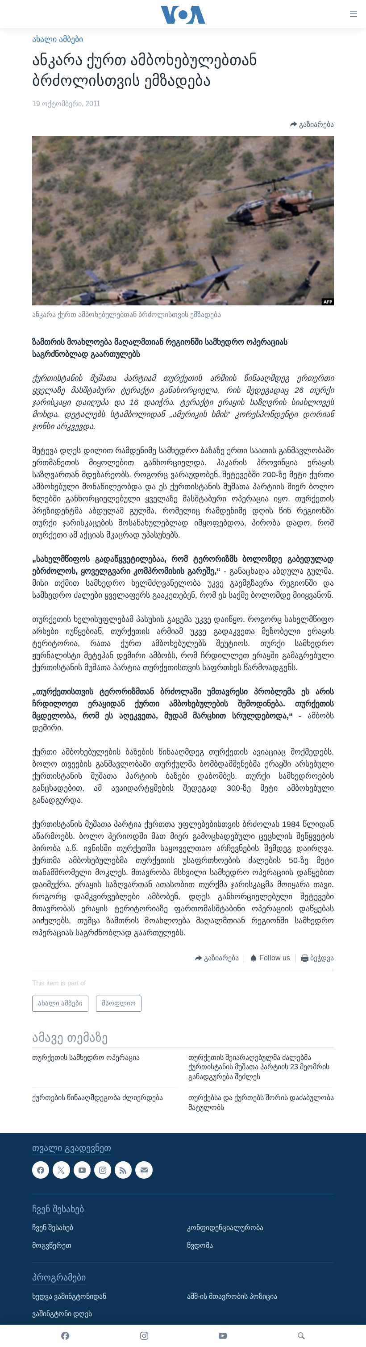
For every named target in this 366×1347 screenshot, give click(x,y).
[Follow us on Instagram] (102, 1169)
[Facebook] (65, 1336)
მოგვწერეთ (51, 1245)
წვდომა (200, 1245)
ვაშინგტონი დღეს (62, 1314)
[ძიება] (301, 1336)
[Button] (312, 124)
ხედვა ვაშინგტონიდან (69, 1296)
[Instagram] (144, 1336)
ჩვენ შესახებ (52, 1227)
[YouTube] (223, 1336)
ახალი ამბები (57, 39)
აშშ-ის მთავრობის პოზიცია (232, 1296)
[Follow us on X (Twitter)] (61, 1169)
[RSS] (123, 1169)
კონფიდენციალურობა (225, 1227)
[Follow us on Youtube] (82, 1169)
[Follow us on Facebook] (40, 1169)
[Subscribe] (143, 1169)
